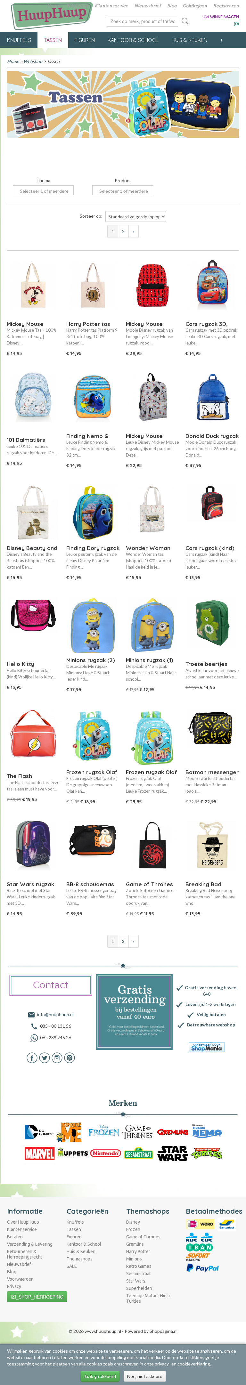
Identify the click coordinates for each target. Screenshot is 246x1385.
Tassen (53, 40)
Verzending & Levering (30, 1244)
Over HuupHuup (23, 1222)
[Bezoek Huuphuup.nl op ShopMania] (206, 1047)
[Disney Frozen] (104, 1131)
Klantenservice (111, 5)
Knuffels (19, 40)
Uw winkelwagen (220, 16)
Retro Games (139, 1266)
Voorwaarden (20, 1279)
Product (123, 180)
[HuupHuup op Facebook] (32, 1057)
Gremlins (135, 1244)
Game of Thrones (143, 1236)
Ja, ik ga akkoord (100, 1376)
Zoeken (184, 21)
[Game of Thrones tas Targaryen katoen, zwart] (152, 850)
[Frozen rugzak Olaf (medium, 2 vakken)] (152, 738)
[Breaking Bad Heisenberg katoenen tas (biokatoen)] (212, 850)
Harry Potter (138, 1251)
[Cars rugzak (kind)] (212, 514)
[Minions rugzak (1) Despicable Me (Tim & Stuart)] (152, 626)
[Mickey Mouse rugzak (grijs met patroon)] (152, 402)
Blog (171, 5)
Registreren (226, 5)
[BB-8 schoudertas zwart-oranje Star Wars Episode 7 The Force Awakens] (93, 850)
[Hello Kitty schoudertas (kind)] (33, 626)
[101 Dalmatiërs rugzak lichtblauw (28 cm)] (33, 402)
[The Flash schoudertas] (33, 738)
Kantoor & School (133, 40)
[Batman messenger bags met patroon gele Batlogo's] (212, 738)
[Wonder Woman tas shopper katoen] (152, 514)
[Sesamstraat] (139, 1153)
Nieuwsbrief (147, 5)
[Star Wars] (173, 1153)
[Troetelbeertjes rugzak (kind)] (212, 626)
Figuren (85, 40)
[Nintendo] (106, 1153)
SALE (72, 1266)
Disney (133, 1222)
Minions (134, 1258)
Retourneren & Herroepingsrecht (24, 1254)
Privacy (14, 1286)
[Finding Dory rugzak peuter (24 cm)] (93, 514)
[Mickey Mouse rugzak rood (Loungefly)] (152, 290)
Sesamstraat (138, 1273)
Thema (43, 180)
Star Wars (135, 1281)
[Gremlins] (173, 1131)
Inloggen (197, 5)
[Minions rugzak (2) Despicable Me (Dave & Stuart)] (93, 626)
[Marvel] (40, 1153)
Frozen (133, 1229)
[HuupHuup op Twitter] (44, 1057)
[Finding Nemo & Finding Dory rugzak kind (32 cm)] (93, 402)
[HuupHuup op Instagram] (57, 1057)
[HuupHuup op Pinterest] (69, 1057)
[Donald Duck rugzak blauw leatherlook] (212, 402)
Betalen (15, 1236)
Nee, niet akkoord (144, 1376)
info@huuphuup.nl (55, 1014)
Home (54, 5)
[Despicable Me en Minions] (71, 1131)
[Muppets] (73, 1153)
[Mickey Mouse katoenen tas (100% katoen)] (33, 290)
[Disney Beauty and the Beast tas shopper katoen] (33, 514)
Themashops (80, 1258)
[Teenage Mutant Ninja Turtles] (207, 1153)
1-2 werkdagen (210, 1004)
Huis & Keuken (189, 40)
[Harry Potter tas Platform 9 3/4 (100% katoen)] (93, 290)
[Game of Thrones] (138, 1131)
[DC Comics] (39, 1131)
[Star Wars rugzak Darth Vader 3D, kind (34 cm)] (33, 850)
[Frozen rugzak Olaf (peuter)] (93, 738)
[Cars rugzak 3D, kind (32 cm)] (212, 290)
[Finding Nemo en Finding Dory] (207, 1131)
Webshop (77, 5)
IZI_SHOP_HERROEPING (37, 1296)
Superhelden (139, 1288)
